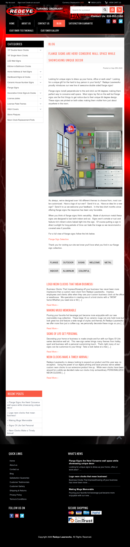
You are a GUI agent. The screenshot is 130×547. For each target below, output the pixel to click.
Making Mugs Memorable (61, 310)
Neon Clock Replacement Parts (21, 119)
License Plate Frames (16, 103)
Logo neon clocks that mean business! (70, 284)
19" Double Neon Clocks (18, 50)
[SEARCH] (105, 10)
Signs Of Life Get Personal (62, 333)
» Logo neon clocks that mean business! (21, 414)
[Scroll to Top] (120, 438)
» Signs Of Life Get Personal (20, 425)
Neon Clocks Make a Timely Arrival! (67, 357)
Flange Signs (13, 87)
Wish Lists (96, 2)
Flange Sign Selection (59, 239)
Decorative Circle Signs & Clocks (21, 93)
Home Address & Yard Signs (19, 71)
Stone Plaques (13, 114)
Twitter (121, 21)
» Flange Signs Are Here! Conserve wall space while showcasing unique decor (23, 405)
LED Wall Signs (14, 60)
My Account (10, 2)
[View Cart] (119, 10)
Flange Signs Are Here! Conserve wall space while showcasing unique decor (93, 462)
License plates (13, 98)
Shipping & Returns (18, 490)
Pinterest (115, 21)
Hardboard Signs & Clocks (18, 77)
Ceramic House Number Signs (20, 82)
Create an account (32, 2)
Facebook (108, 21)
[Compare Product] (112, 10)
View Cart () (115, 2)
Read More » (52, 304)
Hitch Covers (13, 109)
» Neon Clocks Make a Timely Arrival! (21, 432)
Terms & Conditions (18, 499)
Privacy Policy (16, 494)
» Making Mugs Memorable (19, 420)
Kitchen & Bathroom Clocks (19, 66)
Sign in (20, 2)
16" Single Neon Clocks (17, 55)
